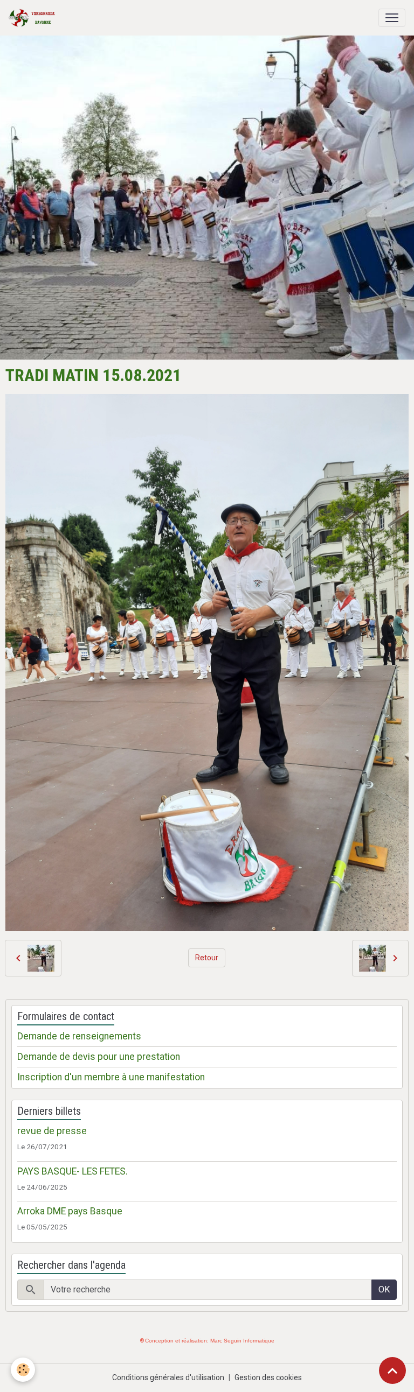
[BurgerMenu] (391, 18)
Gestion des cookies (268, 1377)
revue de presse (52, 1131)
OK (384, 1289)
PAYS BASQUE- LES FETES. (72, 1171)
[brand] (34, 18)
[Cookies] (23, 1370)
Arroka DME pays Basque (69, 1211)
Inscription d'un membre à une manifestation (111, 1077)
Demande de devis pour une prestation (98, 1056)
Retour (206, 957)
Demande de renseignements (79, 1036)
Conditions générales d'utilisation (168, 1377)
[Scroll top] (392, 1370)
